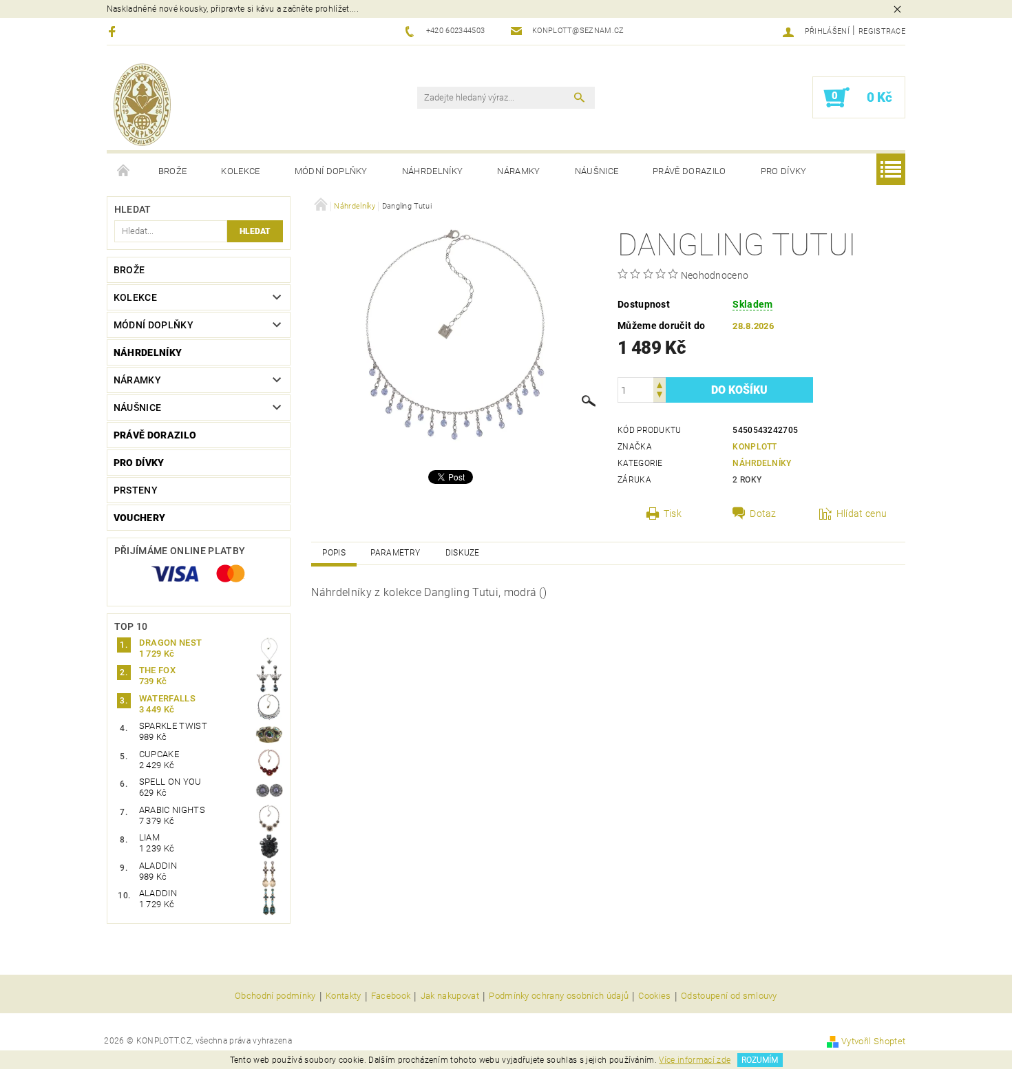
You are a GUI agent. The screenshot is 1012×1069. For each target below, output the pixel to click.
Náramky (518, 171)
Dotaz (763, 513)
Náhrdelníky (432, 171)
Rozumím (759, 1060)
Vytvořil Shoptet (873, 1041)
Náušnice (597, 171)
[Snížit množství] (659, 396)
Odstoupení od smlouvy (729, 996)
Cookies (654, 996)
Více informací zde (694, 1060)
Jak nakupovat (450, 996)
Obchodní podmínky (275, 996)
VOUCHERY (140, 517)
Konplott (754, 447)
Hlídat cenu (861, 513)
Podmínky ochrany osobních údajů (559, 996)
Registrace (881, 31)
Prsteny (136, 490)
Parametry (395, 553)
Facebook (391, 996)
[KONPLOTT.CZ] (142, 104)
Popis (334, 553)
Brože (172, 171)
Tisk (673, 513)
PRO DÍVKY (784, 171)
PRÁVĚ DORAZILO (689, 171)
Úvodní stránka (124, 171)
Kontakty (343, 996)
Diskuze (462, 553)
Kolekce (240, 171)
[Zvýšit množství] (659, 383)
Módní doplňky (331, 171)
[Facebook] (114, 31)
